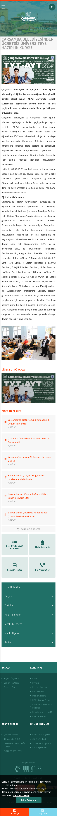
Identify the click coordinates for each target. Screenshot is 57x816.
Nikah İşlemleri (13, 614)
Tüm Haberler (12, 587)
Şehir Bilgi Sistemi (39, 747)
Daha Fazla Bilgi (21, 795)
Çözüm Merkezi (39, 739)
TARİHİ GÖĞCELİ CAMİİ (13, 751)
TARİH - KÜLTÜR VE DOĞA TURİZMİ (14, 745)
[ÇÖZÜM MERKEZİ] (52, 7)
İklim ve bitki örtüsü (12, 739)
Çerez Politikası (39, 716)
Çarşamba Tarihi (11, 734)
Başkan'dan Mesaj (11, 682)
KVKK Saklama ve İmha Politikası (42, 706)
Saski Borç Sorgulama (41, 743)
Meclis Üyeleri (12, 633)
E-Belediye (14, 814)
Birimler (35, 682)
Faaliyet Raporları (39, 687)
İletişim (8, 642)
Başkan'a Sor (9, 687)
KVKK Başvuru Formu (41, 700)
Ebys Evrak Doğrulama (42, 734)
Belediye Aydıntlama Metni (43, 712)
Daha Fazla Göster (30, 529)
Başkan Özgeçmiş (11, 678)
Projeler (9, 596)
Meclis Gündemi (13, 624)
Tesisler (9, 605)
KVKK (34, 678)
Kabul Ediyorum (28, 800)
